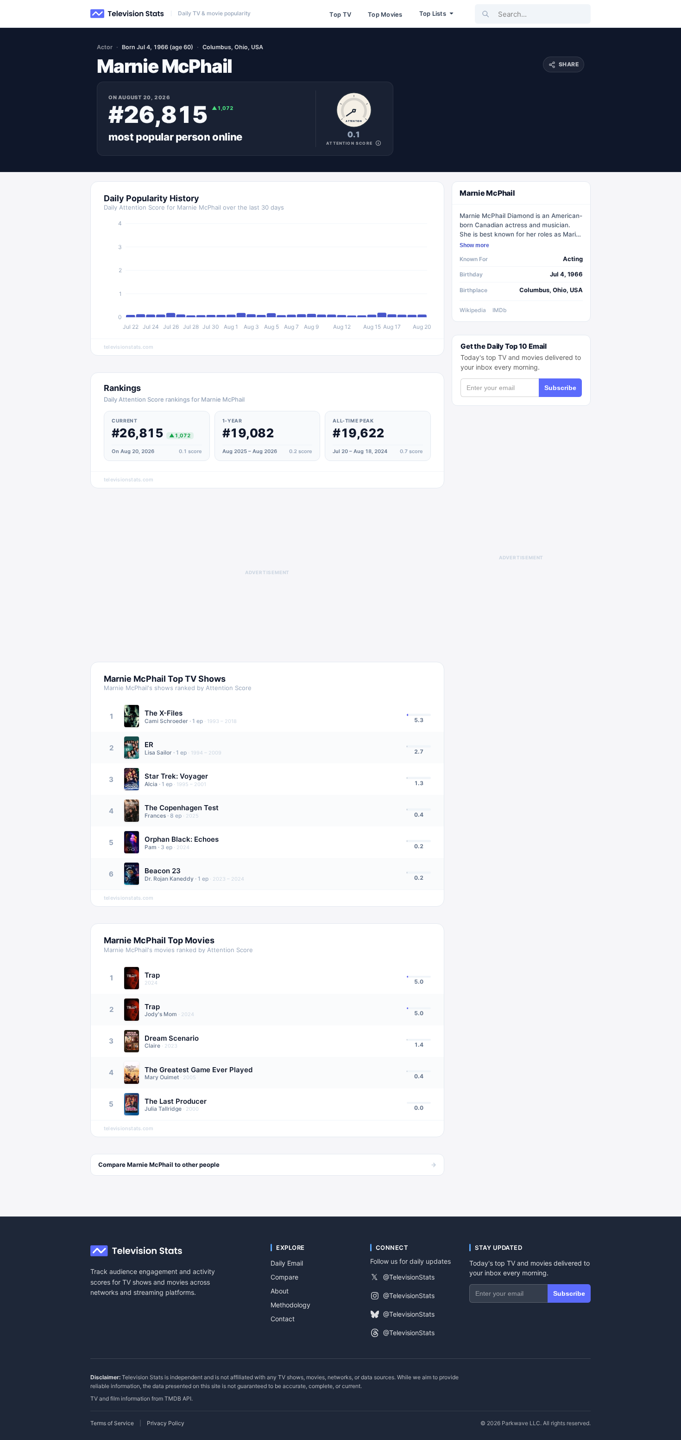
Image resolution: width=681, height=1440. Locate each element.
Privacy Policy (165, 1423)
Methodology (290, 1305)
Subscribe (560, 387)
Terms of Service (112, 1423)
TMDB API (177, 1398)
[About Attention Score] (378, 143)
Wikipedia (473, 310)
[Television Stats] (127, 14)
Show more (474, 245)
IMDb (499, 310)
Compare (284, 1277)
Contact (283, 1319)
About (280, 1291)
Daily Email (287, 1263)
